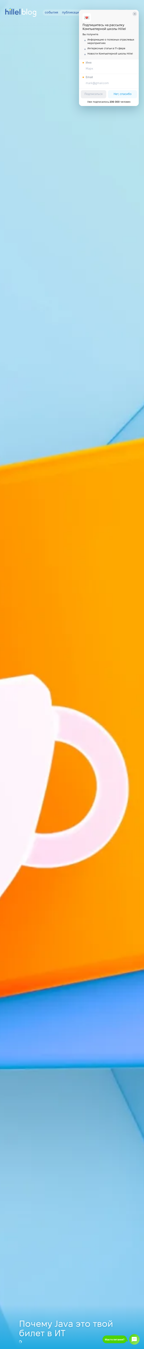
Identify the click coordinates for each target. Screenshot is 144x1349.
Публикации (71, 12)
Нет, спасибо (123, 94)
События (51, 12)
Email (89, 77)
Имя (88, 62)
